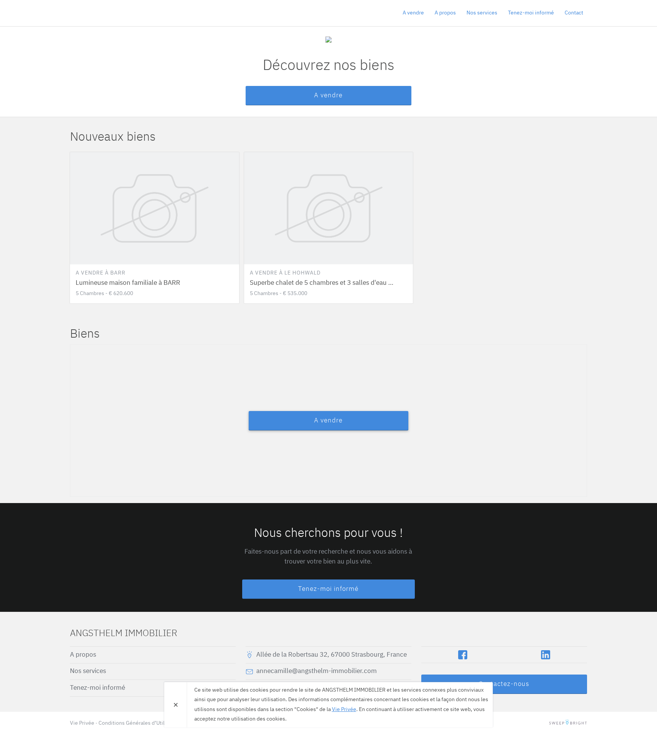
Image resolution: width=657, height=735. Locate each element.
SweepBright (568, 723)
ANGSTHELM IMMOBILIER (113, 13)
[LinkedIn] (545, 655)
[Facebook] (462, 655)
